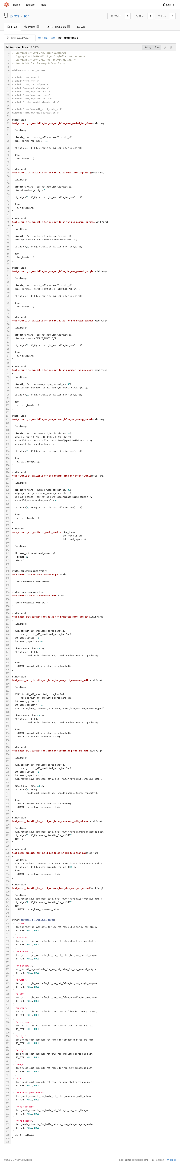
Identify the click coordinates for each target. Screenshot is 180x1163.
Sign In (170, 4)
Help (43, 4)
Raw (157, 47)
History (147, 47)
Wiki (83, 27)
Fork (163, 16)
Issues (33, 27)
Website (171, 1159)
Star (141, 16)
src (45, 37)
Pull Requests (59, 27)
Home (16, 4)
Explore (30, 4)
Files (14, 27)
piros (14, 16)
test (53, 37)
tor (26, 16)
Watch (117, 16)
